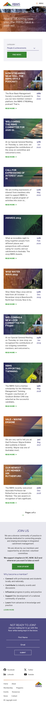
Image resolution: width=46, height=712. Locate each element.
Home (6, 684)
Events (6, 692)
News (6, 696)
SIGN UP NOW (23, 566)
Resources (16, 692)
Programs (19, 688)
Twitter (30, 670)
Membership (8, 688)
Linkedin (10, 674)
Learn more (9, 610)
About (14, 684)
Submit (23, 653)
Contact (14, 696)
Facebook (11, 670)
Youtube (31, 674)
